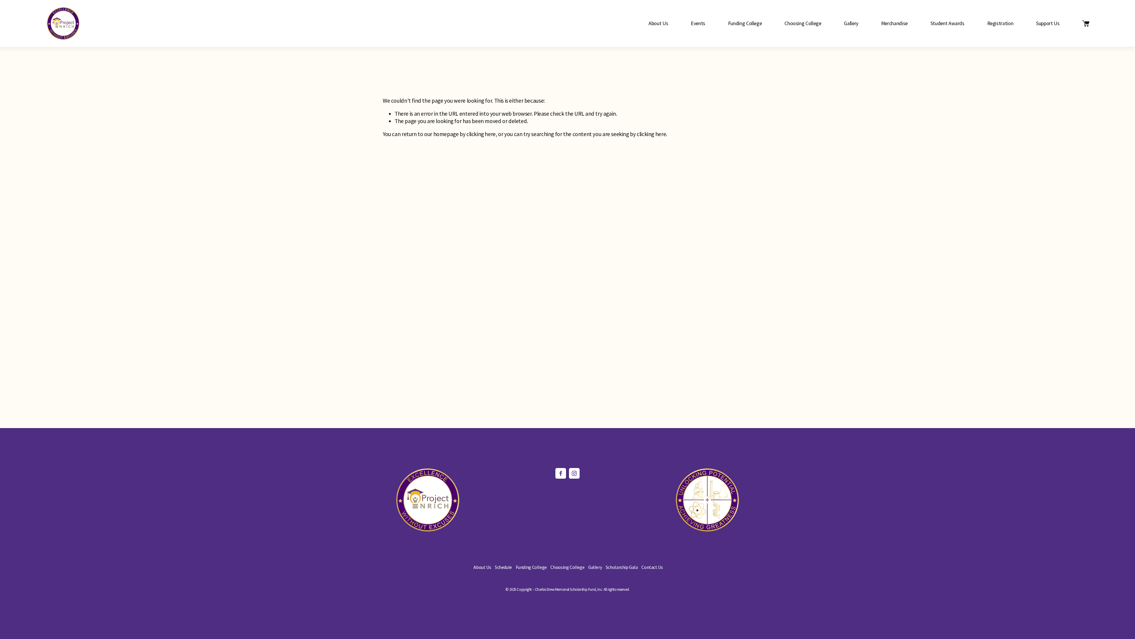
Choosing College (802, 23)
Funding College (745, 23)
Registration (1000, 23)
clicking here (481, 134)
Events (698, 23)
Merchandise (894, 23)
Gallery (851, 23)
